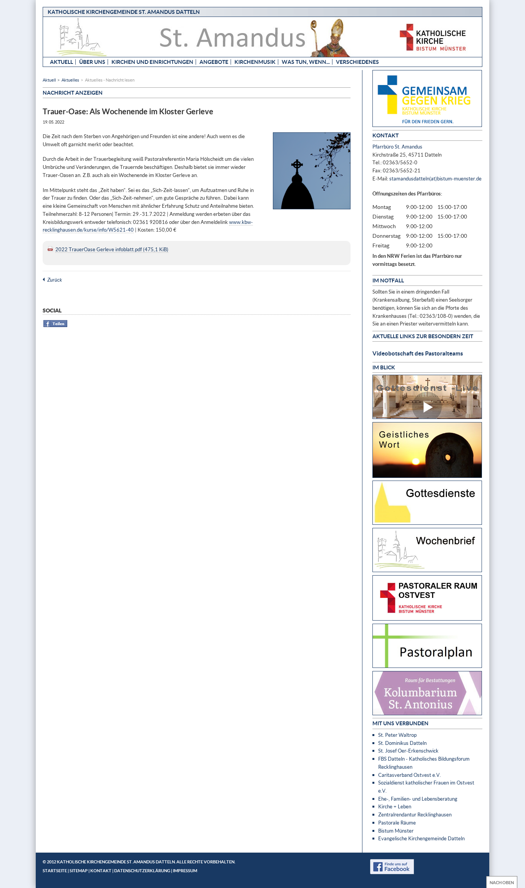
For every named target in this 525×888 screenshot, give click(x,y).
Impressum (185, 870)
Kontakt (100, 870)
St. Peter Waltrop (397, 735)
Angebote (213, 61)
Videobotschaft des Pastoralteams (417, 353)
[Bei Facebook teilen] (55, 325)
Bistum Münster (396, 831)
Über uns (92, 61)
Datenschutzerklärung (142, 870)
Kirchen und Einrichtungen (152, 61)
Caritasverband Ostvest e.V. (409, 775)
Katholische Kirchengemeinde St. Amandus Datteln (124, 11)
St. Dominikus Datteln (402, 743)
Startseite (55, 870)
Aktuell (61, 61)
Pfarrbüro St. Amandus (397, 147)
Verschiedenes (357, 61)
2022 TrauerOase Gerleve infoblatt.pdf (111, 249)
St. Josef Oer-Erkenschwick (408, 751)
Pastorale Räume (397, 823)
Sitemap (79, 870)
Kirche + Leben (394, 806)
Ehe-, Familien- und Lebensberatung (417, 799)
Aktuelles (70, 79)
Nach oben (502, 882)
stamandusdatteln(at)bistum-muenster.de (435, 178)
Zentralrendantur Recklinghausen (415, 814)
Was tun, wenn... (306, 61)
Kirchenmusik (255, 61)
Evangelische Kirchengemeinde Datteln (421, 838)
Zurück (54, 280)
